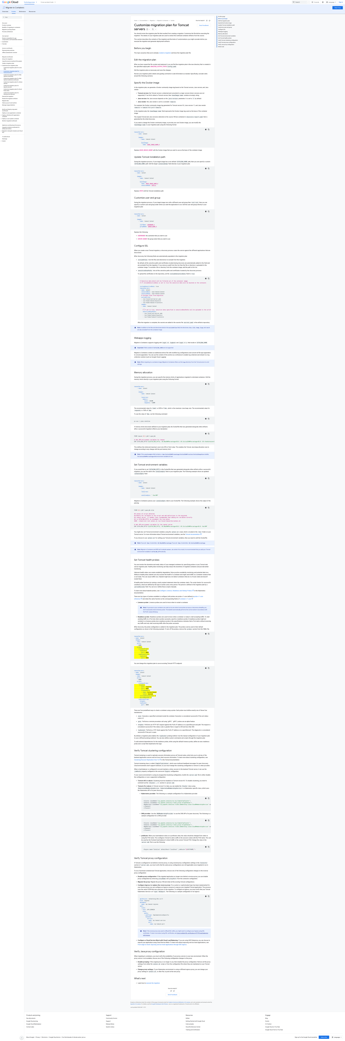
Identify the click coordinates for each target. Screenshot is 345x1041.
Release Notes (110, 1024)
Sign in (341, 2)
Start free (338, 8)
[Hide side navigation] (21, 1038)
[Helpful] (206, 20)
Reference (22, 11)
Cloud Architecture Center (193, 1027)
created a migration (165, 53)
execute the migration (153, 983)
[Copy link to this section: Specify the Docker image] (161, 83)
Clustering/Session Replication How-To (146, 760)
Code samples (190, 1024)
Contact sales (30, 1027)
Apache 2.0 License (135, 1004)
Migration (152, 20)
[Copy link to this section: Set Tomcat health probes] (161, 560)
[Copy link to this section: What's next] (147, 979)
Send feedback (204, 25)
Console (316, 2)
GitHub (187, 1018)
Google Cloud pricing (32, 1021)
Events (267, 1021)
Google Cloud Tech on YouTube (274, 1029)
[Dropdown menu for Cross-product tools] (55, 2)
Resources (32, 11)
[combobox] (301, 2)
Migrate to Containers (15, 8)
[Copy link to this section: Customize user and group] (162, 198)
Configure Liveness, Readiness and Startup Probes (176, 591)
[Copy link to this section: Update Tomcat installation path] (167, 157)
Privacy (38, 1037)
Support (108, 1021)
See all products (30, 1018)
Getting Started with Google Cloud (195, 1021)
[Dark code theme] (205, 129)
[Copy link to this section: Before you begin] (153, 48)
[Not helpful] (209, 20)
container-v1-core (185, 599)
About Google (30, 1037)
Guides (13, 11)
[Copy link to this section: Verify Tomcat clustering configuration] (173, 751)
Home (135, 20)
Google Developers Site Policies (159, 1004)
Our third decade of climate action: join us (73, 1037)
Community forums (111, 1018)
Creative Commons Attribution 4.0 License (179, 1002)
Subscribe (324, 1037)
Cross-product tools (47, 2)
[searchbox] (12, 17)
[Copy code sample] (208, 129)
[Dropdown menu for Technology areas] (37, 2)
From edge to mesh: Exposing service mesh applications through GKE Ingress (162, 944)
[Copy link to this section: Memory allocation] (154, 373)
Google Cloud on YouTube (272, 1027)
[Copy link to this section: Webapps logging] (153, 338)
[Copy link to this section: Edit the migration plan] (158, 60)
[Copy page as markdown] (153, 29)
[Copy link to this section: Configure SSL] (150, 246)
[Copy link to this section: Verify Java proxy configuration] (166, 952)
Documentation (144, 20)
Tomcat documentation (193, 534)
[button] (11, 42)
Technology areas (29, 2)
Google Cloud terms (54, 1037)
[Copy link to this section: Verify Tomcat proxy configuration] (169, 858)
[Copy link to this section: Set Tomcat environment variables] (169, 465)
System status (110, 1027)
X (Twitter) (268, 1024)
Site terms (45, 1037)
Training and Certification (193, 1029)
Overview (5, 11)
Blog (266, 1018)
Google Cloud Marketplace (33, 1024)
